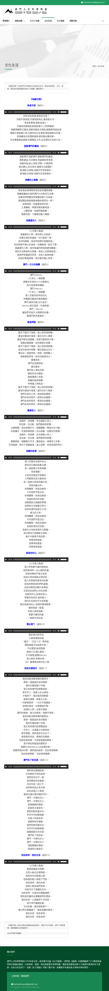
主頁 (94, 66)
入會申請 (15, 976)
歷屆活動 (17, 21)
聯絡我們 (25, 976)
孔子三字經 (34, 20)
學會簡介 (6, 20)
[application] (36, 112)
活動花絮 (73, 20)
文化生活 (48, 20)
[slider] (64, 112)
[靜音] (58, 112)
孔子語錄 (60, 20)
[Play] (6, 112)
